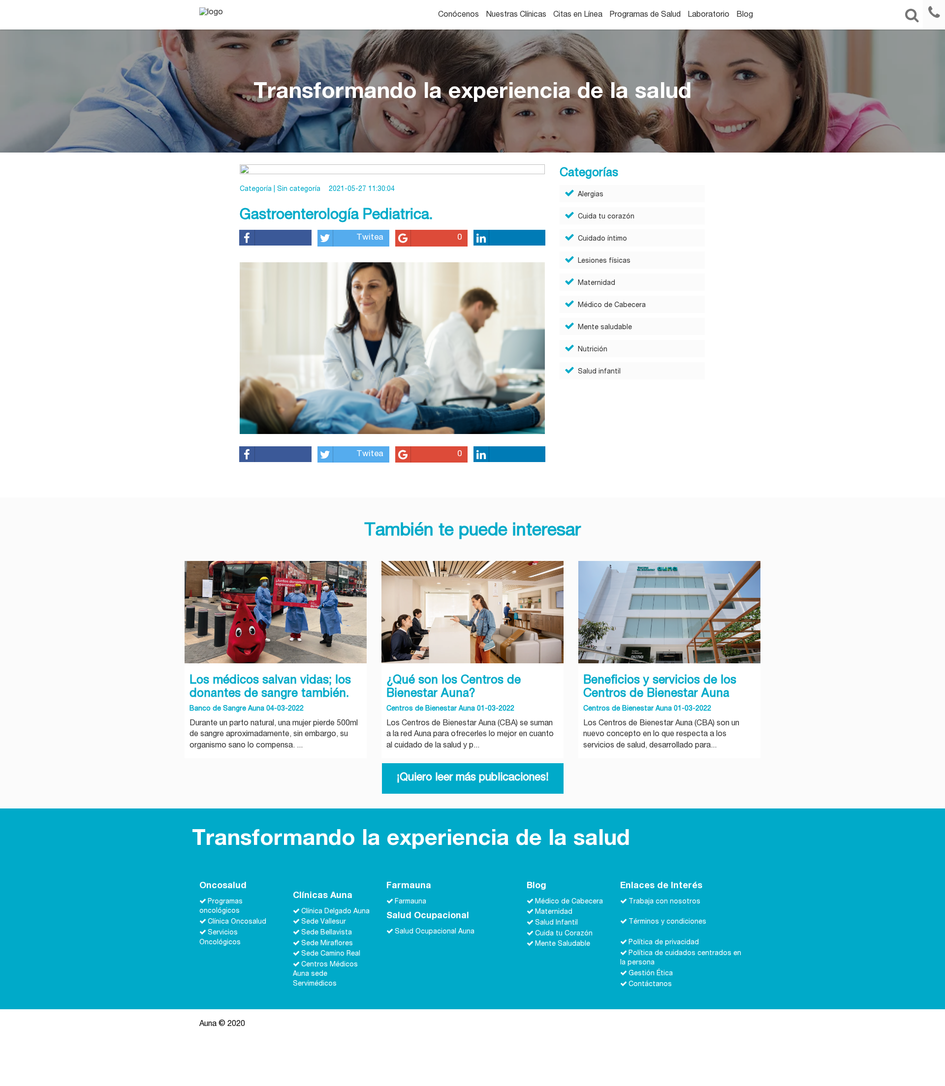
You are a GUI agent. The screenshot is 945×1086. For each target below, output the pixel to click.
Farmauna (410, 901)
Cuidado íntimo (602, 239)
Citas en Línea (577, 15)
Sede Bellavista (326, 933)
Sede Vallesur (323, 922)
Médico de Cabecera (612, 305)
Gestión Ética (651, 973)
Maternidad (596, 283)
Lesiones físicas (604, 261)
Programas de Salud (645, 15)
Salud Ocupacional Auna (434, 932)
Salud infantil (599, 372)
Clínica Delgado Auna (335, 911)
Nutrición (592, 349)
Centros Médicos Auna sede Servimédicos (325, 974)
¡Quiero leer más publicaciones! (473, 778)
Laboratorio (708, 15)
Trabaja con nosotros (664, 901)
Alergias (590, 194)
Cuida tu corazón (606, 217)
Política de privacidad (664, 942)
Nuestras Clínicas (516, 15)
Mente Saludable (562, 944)
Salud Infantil (556, 923)
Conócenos (458, 15)
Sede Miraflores (327, 943)
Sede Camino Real (330, 954)
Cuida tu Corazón (564, 933)
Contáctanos (650, 984)
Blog (744, 15)
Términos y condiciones (667, 922)
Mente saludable (605, 327)
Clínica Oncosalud (237, 922)
